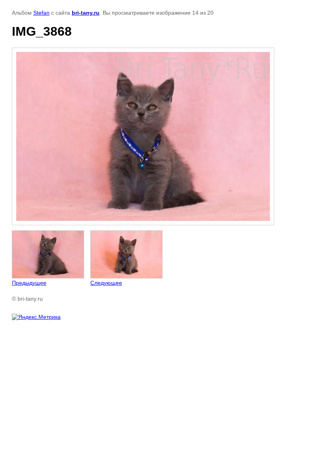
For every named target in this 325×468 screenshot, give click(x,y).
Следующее (106, 283)
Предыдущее (29, 283)
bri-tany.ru (85, 13)
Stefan (41, 13)
